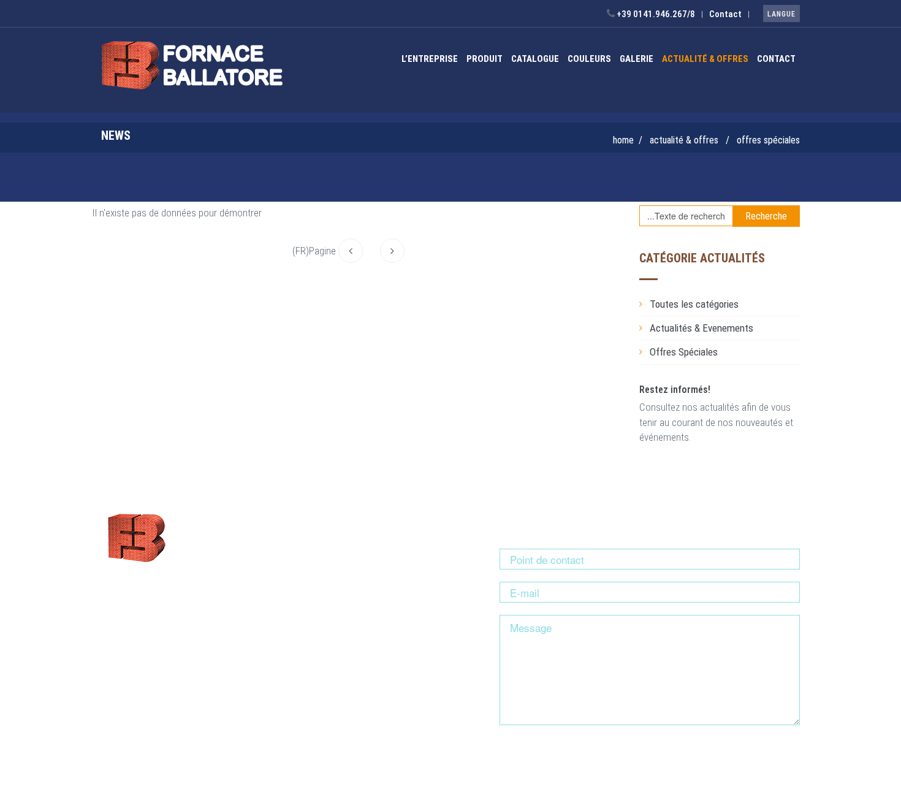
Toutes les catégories (694, 304)
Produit (484, 58)
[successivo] (392, 250)
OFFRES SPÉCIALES (768, 140)
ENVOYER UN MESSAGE (564, 758)
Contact (725, 14)
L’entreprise (429, 58)
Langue (781, 14)
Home (623, 140)
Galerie (636, 58)
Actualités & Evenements (701, 328)
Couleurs (589, 58)
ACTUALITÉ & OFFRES (705, 58)
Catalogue (535, 58)
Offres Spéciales (684, 352)
